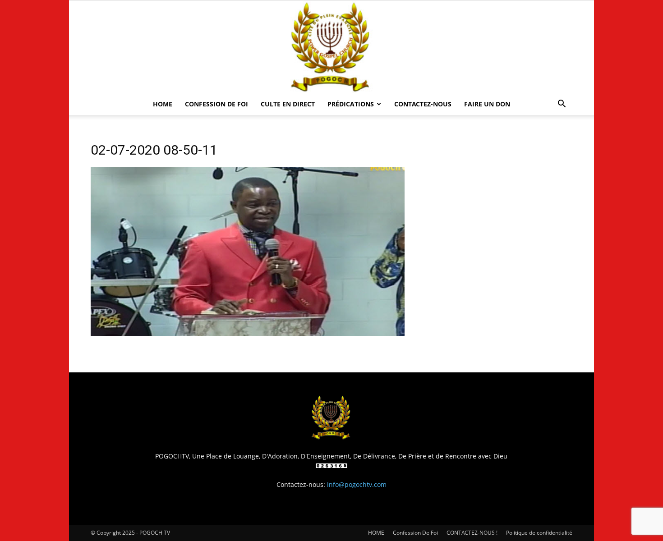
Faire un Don (487, 104)
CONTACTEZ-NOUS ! (472, 532)
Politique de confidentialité (539, 532)
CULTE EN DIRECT (288, 104)
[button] (561, 105)
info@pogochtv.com (357, 484)
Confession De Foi (216, 104)
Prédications (350, 104)
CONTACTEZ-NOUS (422, 104)
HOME (162, 104)
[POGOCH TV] (331, 47)
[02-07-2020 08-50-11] (248, 333)
